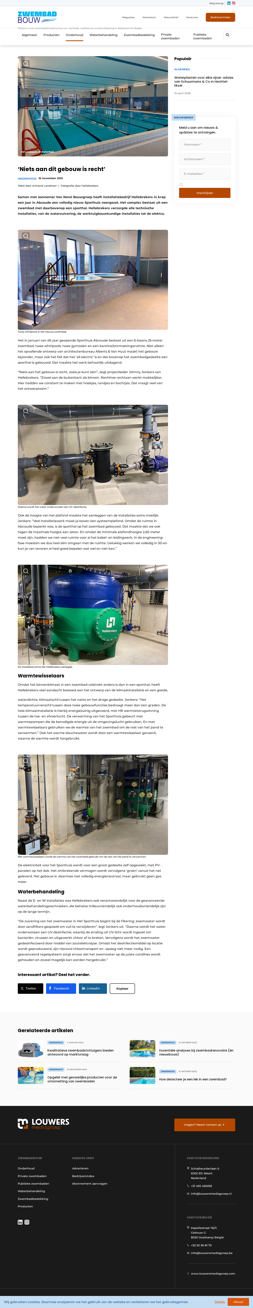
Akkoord (238, 1301)
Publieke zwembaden (202, 36)
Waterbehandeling (103, 35)
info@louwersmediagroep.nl (211, 1193)
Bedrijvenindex (220, 17)
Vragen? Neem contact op (202, 1124)
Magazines (128, 17)
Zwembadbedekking (139, 35)
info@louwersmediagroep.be (212, 1253)
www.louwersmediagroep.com (213, 1273)
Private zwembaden (170, 36)
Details (220, 1302)
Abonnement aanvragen (90, 1183)
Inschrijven (205, 193)
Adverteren (149, 17)
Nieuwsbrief (171, 17)
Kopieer (122, 988)
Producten (51, 35)
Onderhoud (74, 35)
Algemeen (29, 35)
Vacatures (192, 17)
